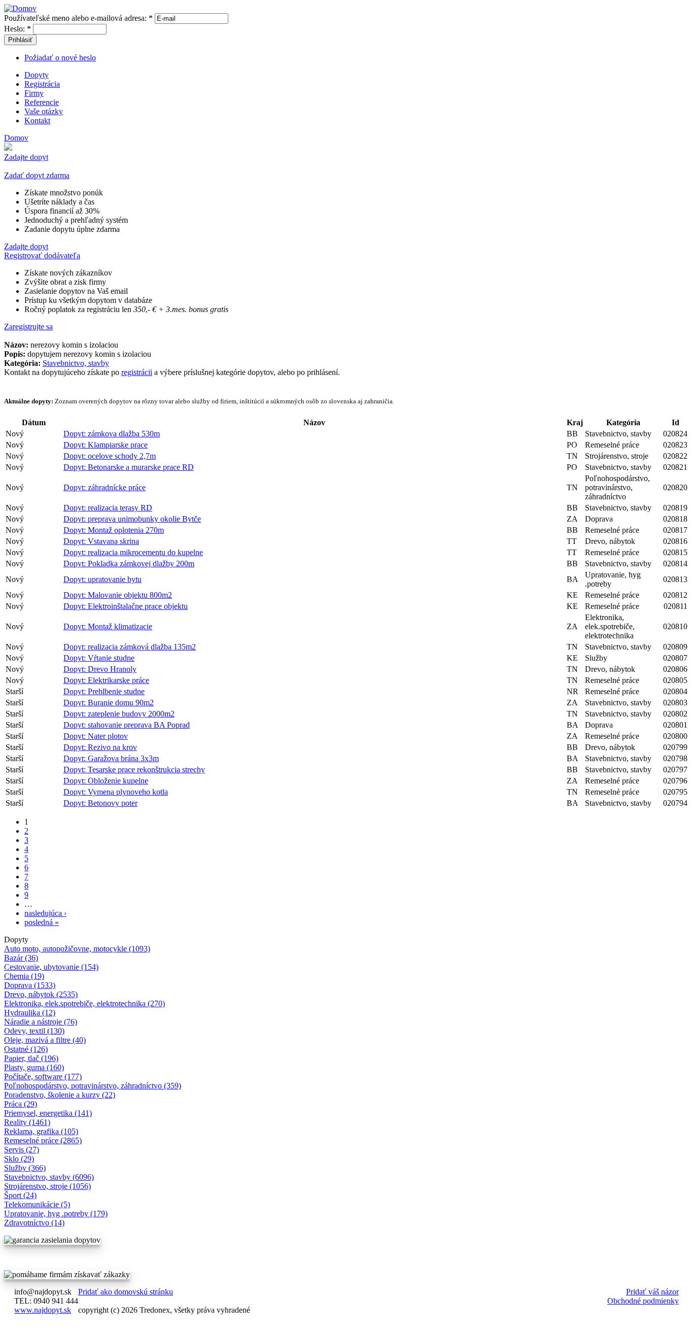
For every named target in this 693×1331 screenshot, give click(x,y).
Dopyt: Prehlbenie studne (104, 691)
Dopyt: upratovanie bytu (102, 579)
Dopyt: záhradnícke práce (104, 487)
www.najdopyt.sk (42, 1310)
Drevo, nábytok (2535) (41, 994)
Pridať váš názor (652, 1291)
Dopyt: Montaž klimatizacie (107, 626)
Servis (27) (21, 1149)
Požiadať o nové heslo (60, 57)
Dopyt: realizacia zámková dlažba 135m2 (129, 646)
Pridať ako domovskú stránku (125, 1291)
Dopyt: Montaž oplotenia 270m (113, 530)
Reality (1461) (27, 1122)
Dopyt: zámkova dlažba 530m (111, 433)
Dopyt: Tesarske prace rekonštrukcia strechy (134, 769)
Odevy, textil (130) (34, 1031)
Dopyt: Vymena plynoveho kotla (115, 792)
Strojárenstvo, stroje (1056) (47, 1186)
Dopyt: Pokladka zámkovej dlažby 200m (128, 563)
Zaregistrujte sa (28, 326)
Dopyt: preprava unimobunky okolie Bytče (132, 519)
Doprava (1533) (29, 985)
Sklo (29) (19, 1158)
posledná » (41, 922)
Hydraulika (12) (29, 1012)
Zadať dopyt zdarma (37, 175)
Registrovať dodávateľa (42, 255)
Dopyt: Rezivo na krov (100, 747)
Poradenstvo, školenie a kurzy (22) (59, 1094)
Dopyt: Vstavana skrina (101, 541)
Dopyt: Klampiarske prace (105, 444)
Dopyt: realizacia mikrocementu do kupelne (133, 552)
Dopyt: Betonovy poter (100, 803)
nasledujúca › (45, 913)
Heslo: (17, 28)
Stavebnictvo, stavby (76, 363)
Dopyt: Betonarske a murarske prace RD (128, 467)
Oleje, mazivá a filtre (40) (45, 1040)
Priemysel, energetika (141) (48, 1113)
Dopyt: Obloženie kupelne (105, 780)
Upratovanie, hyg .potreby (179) (56, 1213)
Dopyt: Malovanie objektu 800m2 (117, 595)
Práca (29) (20, 1104)
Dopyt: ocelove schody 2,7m (109, 456)
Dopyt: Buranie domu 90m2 (108, 702)
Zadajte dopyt (26, 157)
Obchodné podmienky (643, 1300)
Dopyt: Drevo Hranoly (99, 669)
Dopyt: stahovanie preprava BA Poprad (126, 725)
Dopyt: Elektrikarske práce (106, 680)
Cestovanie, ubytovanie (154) (51, 967)
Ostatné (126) (26, 1049)
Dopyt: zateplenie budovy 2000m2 (119, 713)
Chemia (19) (24, 976)
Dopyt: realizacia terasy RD (107, 507)
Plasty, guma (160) (34, 1067)
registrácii (136, 372)
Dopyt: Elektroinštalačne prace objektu (125, 606)
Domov (16, 137)
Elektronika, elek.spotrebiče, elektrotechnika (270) (84, 1003)
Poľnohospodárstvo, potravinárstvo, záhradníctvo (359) (92, 1085)
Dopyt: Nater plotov (95, 736)
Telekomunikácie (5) (37, 1204)
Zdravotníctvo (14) (34, 1222)
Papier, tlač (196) (31, 1058)
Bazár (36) (21, 957)
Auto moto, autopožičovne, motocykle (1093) (77, 948)
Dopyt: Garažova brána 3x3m (111, 758)
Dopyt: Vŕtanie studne (98, 658)
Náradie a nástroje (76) (40, 1021)
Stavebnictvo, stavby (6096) (49, 1177)
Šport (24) (20, 1195)
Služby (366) (25, 1168)
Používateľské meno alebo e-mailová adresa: (78, 18)
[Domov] (20, 8)
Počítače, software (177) (43, 1076)
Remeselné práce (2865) (43, 1140)
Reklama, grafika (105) (41, 1131)
